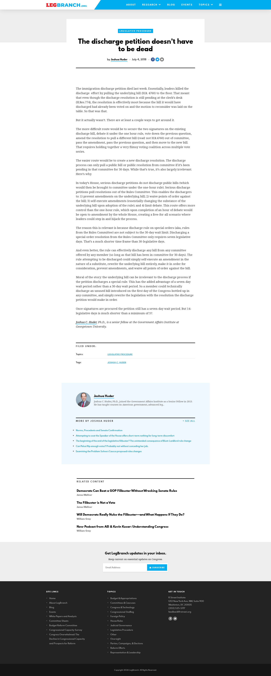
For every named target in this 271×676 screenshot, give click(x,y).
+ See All (189, 420)
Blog (171, 4)
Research (150, 4)
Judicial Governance (121, 625)
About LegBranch (58, 602)
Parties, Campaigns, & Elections (126, 643)
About (131, 4)
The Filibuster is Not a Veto (96, 502)
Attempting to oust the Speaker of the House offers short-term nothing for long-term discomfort (125, 435)
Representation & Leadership (125, 652)
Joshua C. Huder (117, 362)
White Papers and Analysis (63, 616)
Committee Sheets (58, 620)
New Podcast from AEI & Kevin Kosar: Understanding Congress (122, 526)
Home (52, 598)
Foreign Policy (117, 616)
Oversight (115, 638)
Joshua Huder (119, 59)
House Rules (116, 620)
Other (113, 634)
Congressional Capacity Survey (65, 629)
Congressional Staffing (122, 611)
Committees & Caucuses (122, 602)
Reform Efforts (117, 647)
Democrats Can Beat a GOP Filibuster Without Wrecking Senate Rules (127, 490)
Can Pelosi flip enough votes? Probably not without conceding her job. (112, 446)
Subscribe (158, 567)
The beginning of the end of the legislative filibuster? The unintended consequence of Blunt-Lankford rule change (133, 440)
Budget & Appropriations (123, 598)
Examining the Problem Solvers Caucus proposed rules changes (109, 451)
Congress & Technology (122, 607)
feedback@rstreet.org (179, 611)
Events (187, 4)
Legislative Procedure (135, 31)
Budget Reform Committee (63, 625)
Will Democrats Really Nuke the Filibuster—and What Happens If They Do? (130, 514)
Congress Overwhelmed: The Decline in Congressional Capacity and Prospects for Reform (67, 639)
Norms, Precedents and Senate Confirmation (99, 430)
